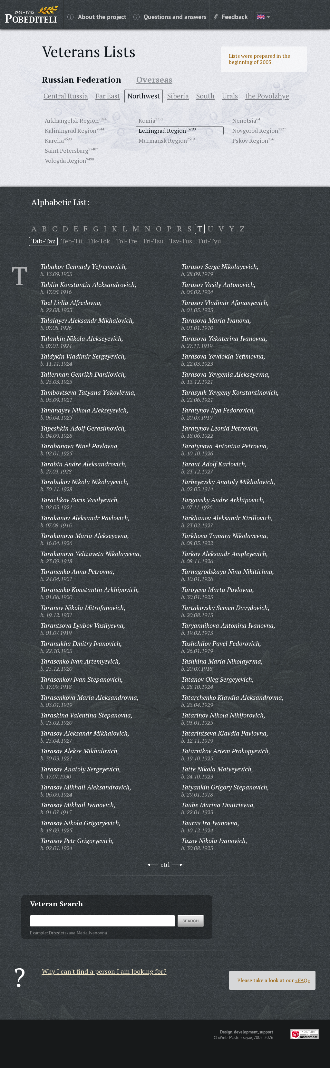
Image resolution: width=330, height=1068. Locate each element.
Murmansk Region (163, 140)
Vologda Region (65, 160)
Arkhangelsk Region (72, 120)
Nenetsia (244, 120)
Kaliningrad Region (70, 130)
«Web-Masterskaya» (235, 1037)
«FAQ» (302, 980)
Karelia (54, 140)
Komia (147, 120)
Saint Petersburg (66, 150)
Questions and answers (175, 16)
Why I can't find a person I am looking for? (104, 971)
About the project (102, 16)
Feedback (235, 16)
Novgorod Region (255, 130)
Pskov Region (250, 140)
